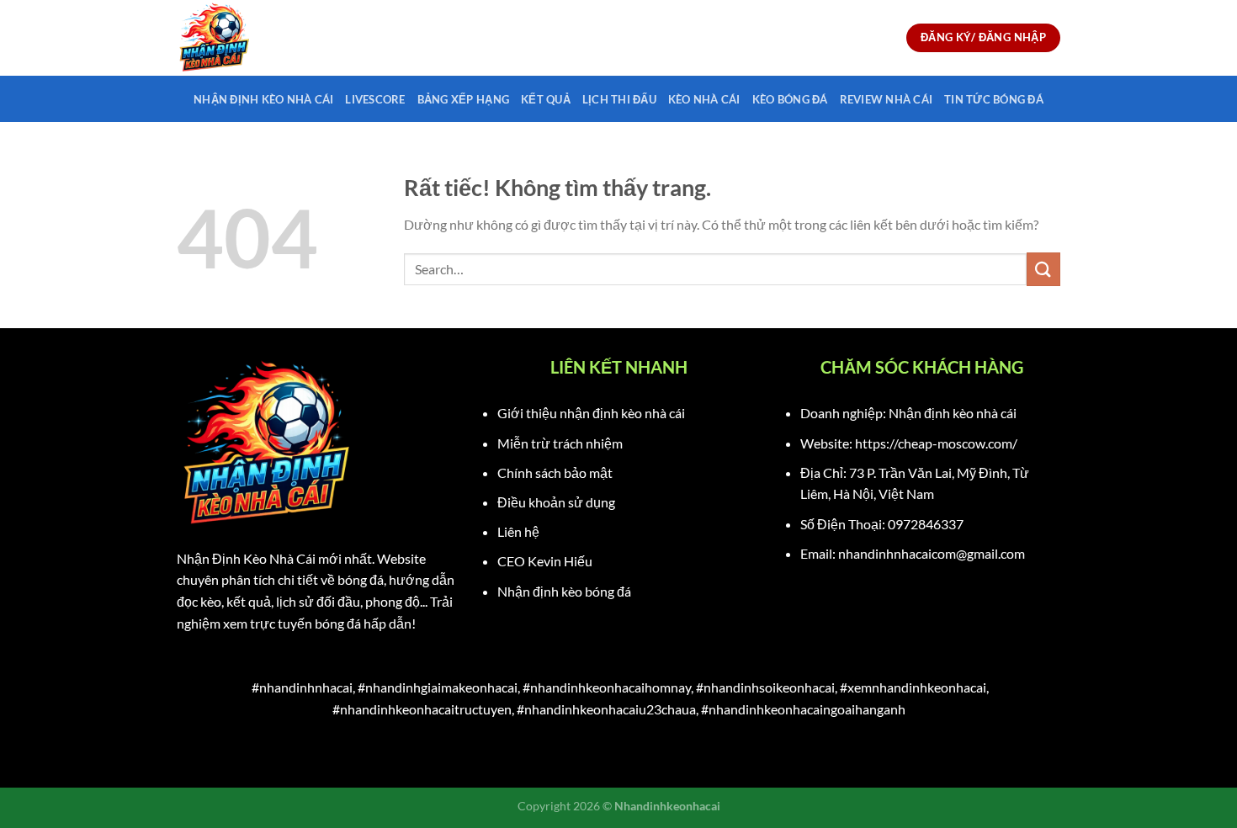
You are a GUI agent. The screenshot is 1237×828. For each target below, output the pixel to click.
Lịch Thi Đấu (619, 99)
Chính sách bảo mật (555, 472)
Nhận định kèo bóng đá (564, 591)
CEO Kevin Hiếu (544, 561)
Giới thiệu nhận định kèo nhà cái (591, 413)
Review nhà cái (886, 99)
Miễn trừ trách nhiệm (560, 443)
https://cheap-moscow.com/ (936, 443)
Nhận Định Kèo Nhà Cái (263, 99)
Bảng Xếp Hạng (463, 99)
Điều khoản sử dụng (556, 502)
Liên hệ (518, 531)
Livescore (375, 99)
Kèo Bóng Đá (790, 99)
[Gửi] (1043, 268)
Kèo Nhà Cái (704, 99)
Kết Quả (546, 99)
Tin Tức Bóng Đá (993, 99)
